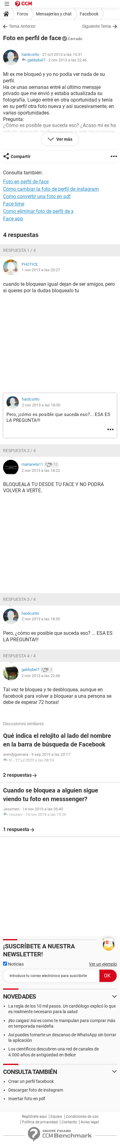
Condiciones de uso (82, 1116)
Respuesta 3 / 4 (19, 599)
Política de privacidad (40, 1122)
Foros (22, 13)
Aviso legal (90, 1122)
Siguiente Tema (96, 26)
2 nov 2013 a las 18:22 (41, 470)
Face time (13, 204)
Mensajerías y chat (54, 13)
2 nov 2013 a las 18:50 (41, 405)
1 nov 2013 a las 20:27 (41, 270)
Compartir (20, 156)
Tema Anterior (22, 26)
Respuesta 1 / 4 (19, 250)
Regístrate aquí (34, 1116)
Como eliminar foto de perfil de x (38, 211)
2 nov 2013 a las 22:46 (67, 60)
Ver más (63, 139)
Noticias (15, 964)
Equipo (56, 1116)
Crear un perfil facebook (31, 1081)
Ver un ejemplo (103, 964)
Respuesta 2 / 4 (19, 450)
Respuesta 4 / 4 (19, 655)
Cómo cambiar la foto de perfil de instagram (51, 189)
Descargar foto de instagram (35, 1090)
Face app (13, 219)
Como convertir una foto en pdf (37, 196)
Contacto (69, 1122)
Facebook (89, 13)
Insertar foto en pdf (26, 1098)
